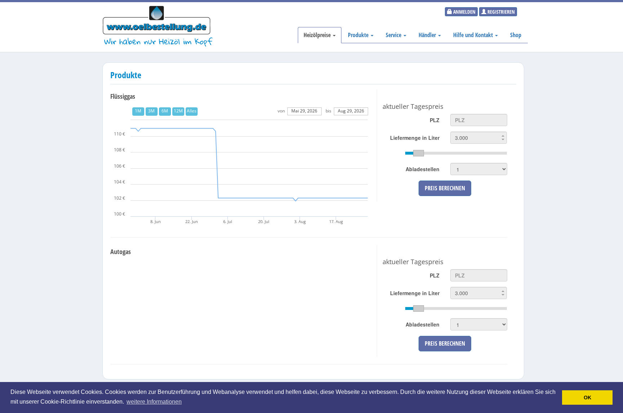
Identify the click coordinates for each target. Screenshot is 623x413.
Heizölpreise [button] (318, 35)
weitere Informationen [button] (154, 402)
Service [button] (394, 35)
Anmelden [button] (464, 11)
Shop (515, 35)
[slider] (456, 153)
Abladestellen (422, 169)
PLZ (434, 120)
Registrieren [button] (500, 11)
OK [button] (587, 397)
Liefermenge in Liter (414, 137)
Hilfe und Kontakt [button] (473, 35)
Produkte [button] (359, 35)
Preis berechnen (445, 188)
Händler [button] (428, 35)
